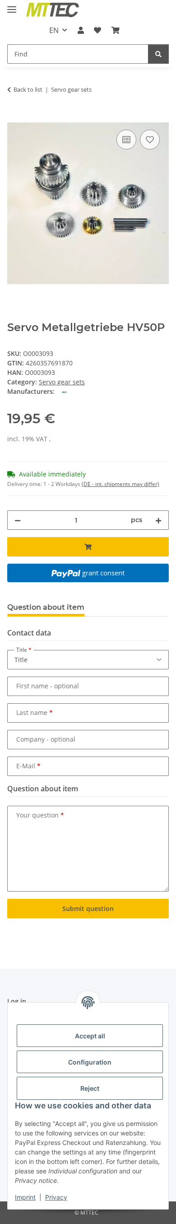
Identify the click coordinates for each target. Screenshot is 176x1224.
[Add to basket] (14, 117)
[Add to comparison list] (126, 139)
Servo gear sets (62, 382)
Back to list (28, 89)
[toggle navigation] (11, 5)
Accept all (90, 1036)
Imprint (25, 1197)
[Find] (158, 54)
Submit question (88, 908)
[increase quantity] (158, 520)
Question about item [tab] (45, 607)
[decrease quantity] (18, 520)
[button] (81, 30)
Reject (89, 1088)
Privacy (56, 1197)
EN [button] (54, 30)
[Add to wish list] (150, 139)
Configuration (89, 1062)
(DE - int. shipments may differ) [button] (120, 484)
